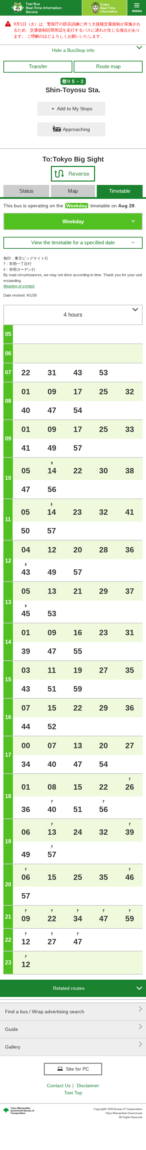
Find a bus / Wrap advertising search (74, 1009)
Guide (74, 1027)
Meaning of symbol (18, 286)
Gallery (74, 1044)
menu (136, 8)
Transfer (38, 66)
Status (26, 191)
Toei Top (73, 1092)
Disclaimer (88, 1085)
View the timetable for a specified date (73, 242)
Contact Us (59, 1085)
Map (73, 191)
